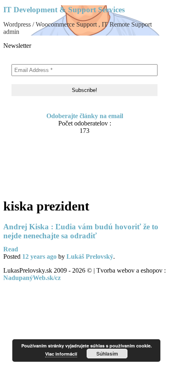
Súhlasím (107, 353)
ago (39, 256)
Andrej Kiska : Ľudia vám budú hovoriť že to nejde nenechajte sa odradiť (80, 231)
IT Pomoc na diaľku (48, 162)
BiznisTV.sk (36, 185)
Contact (31, 154)
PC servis (33, 177)
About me (33, 146)
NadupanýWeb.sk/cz (32, 277)
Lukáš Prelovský (89, 256)
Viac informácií (61, 354)
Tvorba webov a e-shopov (55, 169)
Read (10, 249)
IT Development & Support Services (64, 9)
